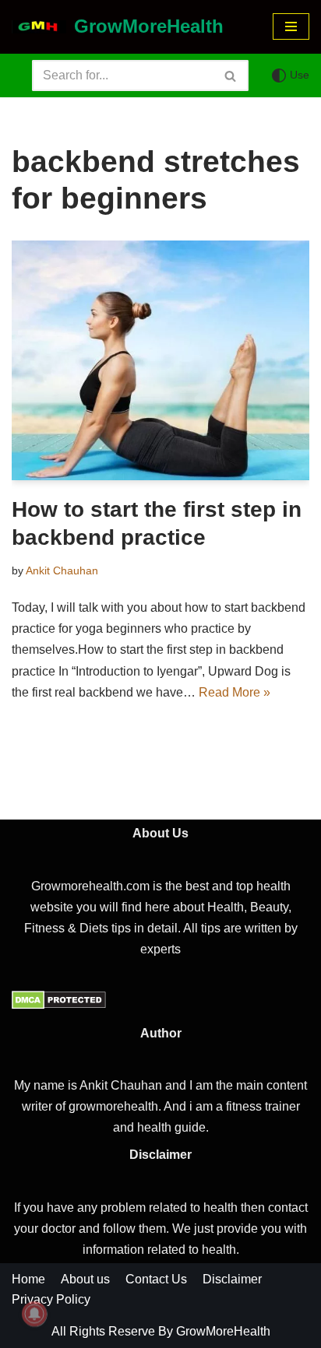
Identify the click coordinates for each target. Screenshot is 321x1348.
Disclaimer (232, 1279)
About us (85, 1279)
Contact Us (156, 1279)
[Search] (231, 75)
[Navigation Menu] (291, 26)
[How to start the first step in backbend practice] (160, 360)
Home (28, 1279)
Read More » (234, 692)
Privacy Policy (51, 1299)
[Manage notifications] (34, 1313)
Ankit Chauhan (62, 570)
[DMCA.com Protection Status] (59, 1005)
